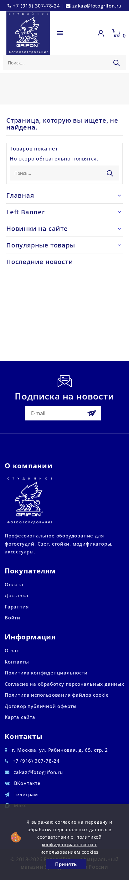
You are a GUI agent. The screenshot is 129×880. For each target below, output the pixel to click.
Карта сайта (20, 717)
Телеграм (26, 794)
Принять (66, 864)
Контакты (17, 662)
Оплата (14, 584)
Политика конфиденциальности (46, 672)
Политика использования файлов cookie (57, 695)
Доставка (16, 595)
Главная (20, 195)
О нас (12, 650)
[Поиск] (116, 63)
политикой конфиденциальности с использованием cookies (71, 844)
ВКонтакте (27, 783)
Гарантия (16, 606)
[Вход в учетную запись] (102, 33)
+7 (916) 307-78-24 (36, 6)
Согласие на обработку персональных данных (64, 684)
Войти (12, 617)
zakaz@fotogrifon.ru (96, 6)
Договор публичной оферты (41, 706)
